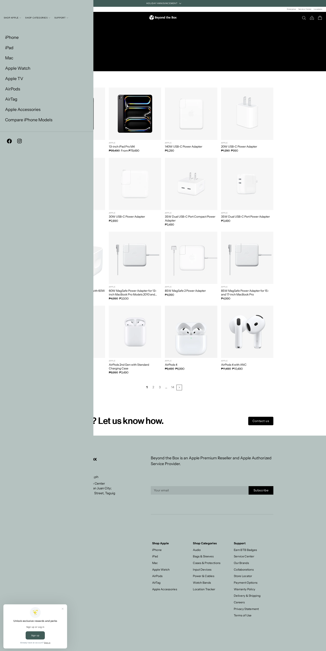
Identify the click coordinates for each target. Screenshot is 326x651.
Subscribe (261, 490)
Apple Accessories (23, 109)
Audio (197, 550)
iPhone (12, 37)
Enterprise (291, 9)
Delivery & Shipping (247, 595)
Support (60, 18)
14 (172, 387)
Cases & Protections (206, 563)
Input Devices (202, 569)
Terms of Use (242, 615)
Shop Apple (11, 18)
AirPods (12, 89)
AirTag (11, 99)
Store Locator (243, 576)
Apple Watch (17, 68)
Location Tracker (204, 589)
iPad (9, 48)
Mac (9, 58)
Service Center (305, 9)
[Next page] (179, 387)
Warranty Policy (244, 589)
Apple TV (14, 78)
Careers (239, 602)
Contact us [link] (260, 421)
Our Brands (241, 563)
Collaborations (244, 569)
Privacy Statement (246, 609)
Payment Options (245, 582)
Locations (318, 9)
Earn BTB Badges (245, 550)
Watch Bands (202, 582)
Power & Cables (203, 576)
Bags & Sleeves (203, 556)
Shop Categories (36, 18)
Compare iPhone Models (28, 120)
